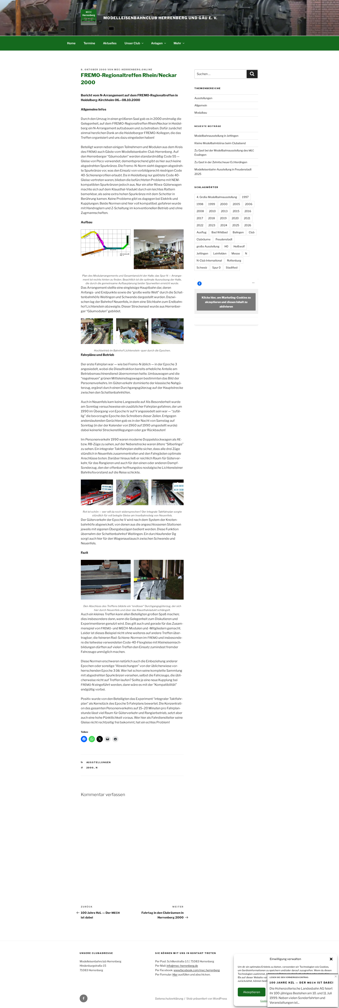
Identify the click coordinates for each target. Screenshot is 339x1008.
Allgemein (200, 105)
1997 (245, 197)
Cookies (264, 1000)
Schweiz (202, 267)
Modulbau (200, 112)
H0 (226, 246)
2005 (236, 204)
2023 (211, 225)
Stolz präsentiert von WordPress (206, 998)
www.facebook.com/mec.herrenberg (197, 970)
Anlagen (157, 43)
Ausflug (201, 232)
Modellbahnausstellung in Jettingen (216, 135)
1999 (211, 204)
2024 (223, 225)
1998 (200, 204)
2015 (236, 211)
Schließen (335, 976)
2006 (248, 204)
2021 (247, 218)
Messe (235, 253)
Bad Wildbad (219, 232)
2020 (235, 218)
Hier (175, 974)
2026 (247, 225)
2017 (200, 218)
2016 (247, 211)
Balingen (238, 232)
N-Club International (209, 260)
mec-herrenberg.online (133, 69)
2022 (200, 225)
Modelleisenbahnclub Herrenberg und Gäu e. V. (160, 18)
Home (71, 43)
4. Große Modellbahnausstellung (217, 197)
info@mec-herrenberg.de (182, 965)
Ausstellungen (98, 762)
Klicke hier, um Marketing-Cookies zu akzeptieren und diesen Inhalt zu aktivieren (226, 302)
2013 (224, 211)
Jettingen (202, 253)
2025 (235, 225)
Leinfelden (219, 253)
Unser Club (132, 43)
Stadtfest (232, 267)
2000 (90, 767)
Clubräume (204, 239)
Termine (89, 43)
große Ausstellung (208, 246)
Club (251, 232)
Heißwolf (239, 246)
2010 (212, 211)
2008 (200, 211)
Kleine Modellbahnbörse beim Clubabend (220, 143)
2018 (211, 218)
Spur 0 (216, 267)
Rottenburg (234, 260)
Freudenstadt (224, 239)
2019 (223, 218)
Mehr (177, 43)
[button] (331, 959)
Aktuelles (110, 43)
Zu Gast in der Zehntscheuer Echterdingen (220, 162)
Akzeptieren (251, 992)
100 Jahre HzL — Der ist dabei (302, 982)
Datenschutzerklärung (169, 998)
